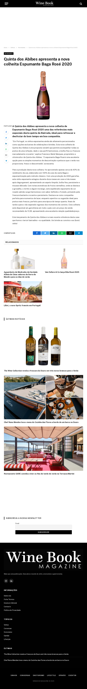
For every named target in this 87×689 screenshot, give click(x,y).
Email (17, 523)
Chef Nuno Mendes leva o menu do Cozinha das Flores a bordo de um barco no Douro (41, 422)
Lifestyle (7, 639)
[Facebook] (6, 132)
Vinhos (6, 625)
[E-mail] (6, 155)
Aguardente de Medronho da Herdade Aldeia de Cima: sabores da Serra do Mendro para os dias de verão (20, 274)
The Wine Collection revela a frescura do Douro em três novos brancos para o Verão (41, 371)
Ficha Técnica (9, 599)
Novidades (9, 53)
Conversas (8, 628)
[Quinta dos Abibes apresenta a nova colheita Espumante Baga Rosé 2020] (43, 95)
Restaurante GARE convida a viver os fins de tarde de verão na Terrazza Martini (39, 474)
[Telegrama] (6, 160)
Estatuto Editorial (10, 603)
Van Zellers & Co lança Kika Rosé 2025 (62, 272)
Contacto (7, 607)
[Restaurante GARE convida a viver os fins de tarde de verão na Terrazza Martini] (43, 448)
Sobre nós (7, 596)
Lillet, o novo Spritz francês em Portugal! (22, 305)
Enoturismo (8, 632)
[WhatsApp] (6, 149)
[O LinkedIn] (6, 143)
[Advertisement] (43, 27)
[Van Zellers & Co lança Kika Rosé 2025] (64, 258)
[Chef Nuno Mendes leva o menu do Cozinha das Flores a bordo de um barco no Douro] (43, 397)
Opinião (6, 636)
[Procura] (80, 3)
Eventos (72, 675)
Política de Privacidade (12, 610)
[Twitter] (6, 137)
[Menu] (6, 4)
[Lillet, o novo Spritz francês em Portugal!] (23, 292)
